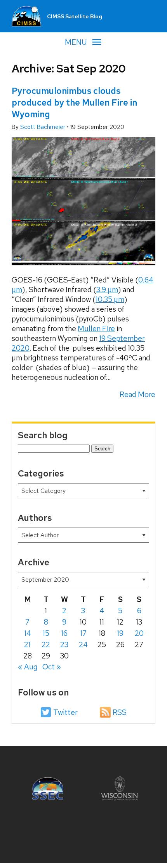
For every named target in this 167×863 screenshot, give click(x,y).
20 (139, 633)
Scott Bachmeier (43, 127)
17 (83, 633)
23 (64, 644)
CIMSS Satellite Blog (74, 16)
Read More (137, 394)
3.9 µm (107, 290)
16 (64, 633)
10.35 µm (110, 299)
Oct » (51, 667)
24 (83, 644)
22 (46, 644)
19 (120, 633)
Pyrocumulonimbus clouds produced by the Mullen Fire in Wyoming (74, 102)
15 (46, 633)
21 (27, 644)
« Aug (28, 667)
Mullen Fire (96, 329)
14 (27, 633)
